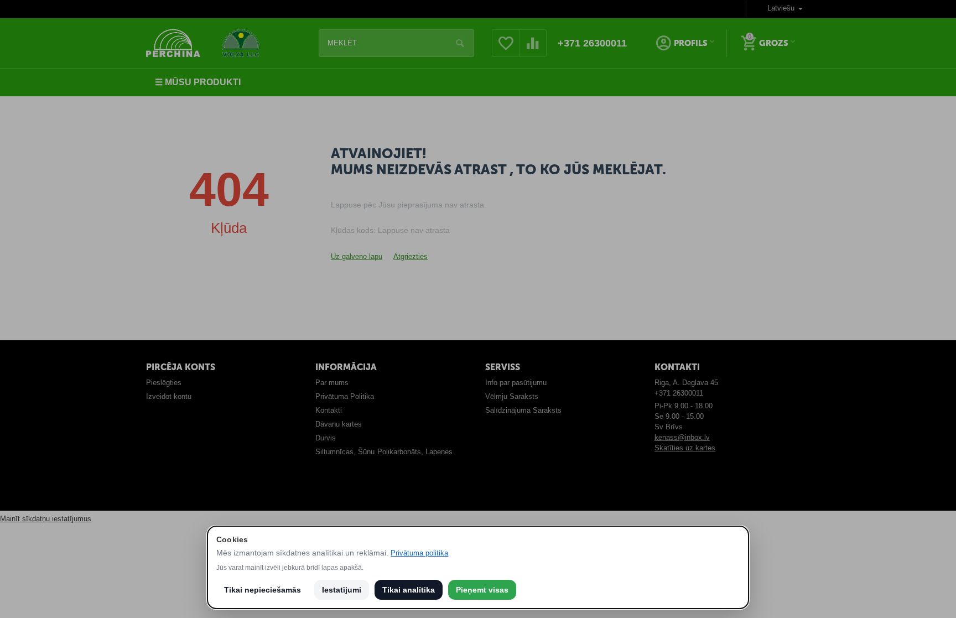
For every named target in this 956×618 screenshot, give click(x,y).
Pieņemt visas (482, 589)
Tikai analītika (408, 589)
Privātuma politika (419, 553)
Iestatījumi (341, 589)
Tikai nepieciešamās (262, 589)
